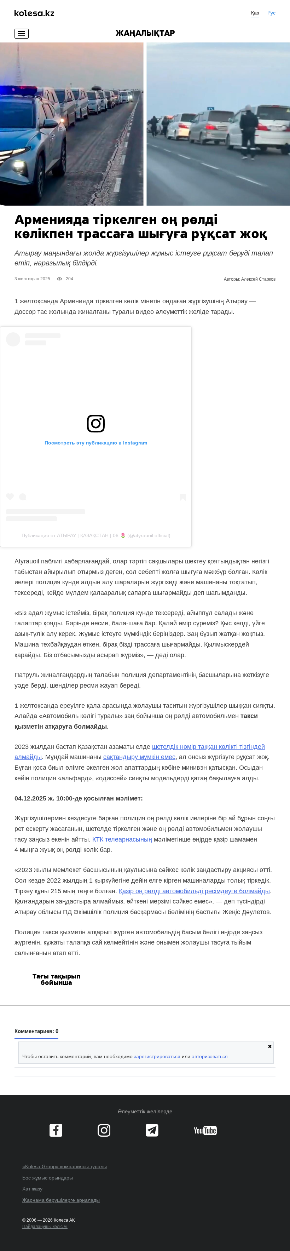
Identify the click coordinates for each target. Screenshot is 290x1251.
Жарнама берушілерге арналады (61, 1200)
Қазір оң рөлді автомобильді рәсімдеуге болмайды (194, 891)
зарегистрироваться (157, 1056)
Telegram (152, 1130)
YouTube (205, 1130)
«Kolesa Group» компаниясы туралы (64, 1166)
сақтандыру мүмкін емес (139, 757)
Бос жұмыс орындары (47, 1178)
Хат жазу (32, 1189)
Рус (271, 13)
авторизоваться (210, 1056)
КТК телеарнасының (122, 839)
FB (56, 1130)
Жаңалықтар (145, 33)
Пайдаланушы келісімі (45, 1226)
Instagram (104, 1130)
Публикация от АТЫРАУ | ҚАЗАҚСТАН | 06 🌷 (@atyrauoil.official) (96, 535)
